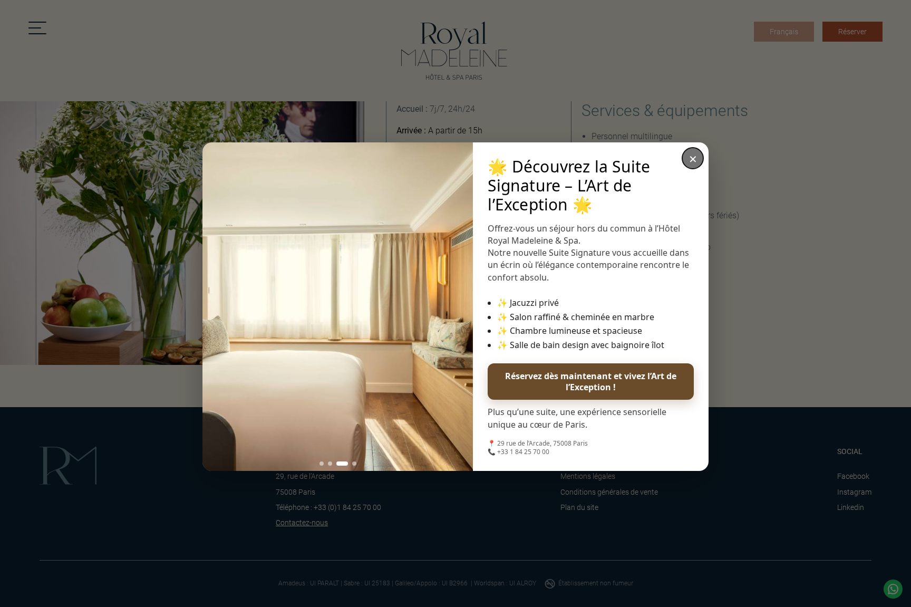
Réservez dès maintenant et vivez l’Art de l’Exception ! (590, 381)
